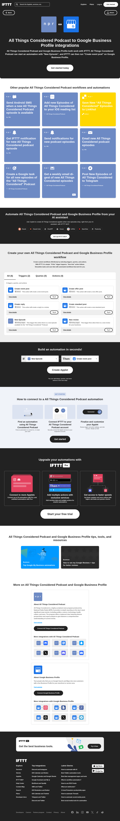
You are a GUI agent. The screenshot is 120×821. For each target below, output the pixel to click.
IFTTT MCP (19, 780)
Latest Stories (67, 766)
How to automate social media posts (73, 797)
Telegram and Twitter (39, 797)
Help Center (20, 783)
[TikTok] (97, 812)
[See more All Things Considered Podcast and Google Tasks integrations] (60, 643)
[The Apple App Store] (98, 766)
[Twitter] (92, 812)
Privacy (56, 812)
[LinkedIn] (77, 812)
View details (13, 297)
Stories (18, 773)
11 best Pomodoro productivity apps (73, 790)
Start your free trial (60, 514)
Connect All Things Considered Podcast (50, 628)
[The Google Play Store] (98, 771)
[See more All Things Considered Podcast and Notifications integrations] (78, 643)
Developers (20, 812)
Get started (111, 4)
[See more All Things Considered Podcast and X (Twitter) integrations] (42, 653)
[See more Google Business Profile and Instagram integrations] (42, 707)
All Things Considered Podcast (40, 40)
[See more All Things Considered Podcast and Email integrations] (78, 653)
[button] (60, 439)
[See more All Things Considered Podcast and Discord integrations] (60, 653)
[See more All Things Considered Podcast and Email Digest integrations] (42, 643)
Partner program (38, 812)
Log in (99, 4)
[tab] (10, 276)
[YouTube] (87, 812)
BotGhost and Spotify (39, 783)
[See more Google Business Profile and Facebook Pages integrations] (78, 707)
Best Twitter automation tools (71, 773)
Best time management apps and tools (74, 776)
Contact (49, 812)
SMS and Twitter (37, 786)
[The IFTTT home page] (7, 4)
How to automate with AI (69, 769)
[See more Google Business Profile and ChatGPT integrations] (42, 717)
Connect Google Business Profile (48, 693)
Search (18, 790)
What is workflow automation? (71, 780)
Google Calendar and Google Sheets (44, 776)
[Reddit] (102, 812)
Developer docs (21, 797)
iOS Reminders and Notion (41, 790)
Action (19, 291)
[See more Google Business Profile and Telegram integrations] (78, 717)
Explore (84, 4)
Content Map (20, 786)
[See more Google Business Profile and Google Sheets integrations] (60, 707)
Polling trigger (21, 322)
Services (19, 769)
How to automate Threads (69, 793)
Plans (92, 4)
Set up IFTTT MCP (60, 236)
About (63, 812)
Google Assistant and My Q (41, 780)
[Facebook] (72, 812)
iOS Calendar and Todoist (40, 793)
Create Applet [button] (60, 370)
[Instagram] (82, 812)
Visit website (38, 622)
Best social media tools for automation (74, 800)
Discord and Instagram (39, 769)
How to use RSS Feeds (69, 783)
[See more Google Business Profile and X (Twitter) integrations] (60, 717)
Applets (18, 776)
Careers (28, 812)
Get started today (60, 68)
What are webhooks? (68, 786)
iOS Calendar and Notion (40, 773)
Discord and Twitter (38, 800)
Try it (54, 297)
